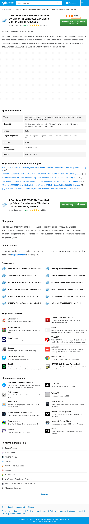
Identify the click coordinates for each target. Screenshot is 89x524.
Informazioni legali (76, 511)
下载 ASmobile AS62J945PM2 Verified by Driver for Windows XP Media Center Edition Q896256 (39, 189)
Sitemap (31, 507)
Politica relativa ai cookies (37, 511)
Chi (3, 507)
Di (15, 25)
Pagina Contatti (18, 255)
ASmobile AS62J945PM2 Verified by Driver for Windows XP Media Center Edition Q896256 (29, 18)
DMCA (4, 514)
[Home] (2, 10)
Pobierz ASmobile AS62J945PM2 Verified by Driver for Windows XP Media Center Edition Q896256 (40, 178)
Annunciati (20, 507)
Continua (44, 494)
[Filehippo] (8, 3)
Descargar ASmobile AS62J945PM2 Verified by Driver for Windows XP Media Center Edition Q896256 (41, 181)
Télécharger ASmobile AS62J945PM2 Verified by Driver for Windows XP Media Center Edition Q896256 (42, 174)
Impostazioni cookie (17, 514)
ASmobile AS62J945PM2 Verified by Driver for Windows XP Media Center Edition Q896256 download (41, 185)
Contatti (10, 507)
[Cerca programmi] (58, 3)
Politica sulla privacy (58, 511)
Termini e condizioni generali (13, 511)
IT (82, 3)
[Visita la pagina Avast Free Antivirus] (73, 17)
